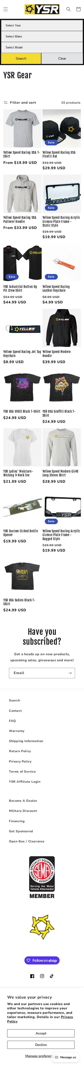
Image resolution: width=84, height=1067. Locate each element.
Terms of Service (22, 771)
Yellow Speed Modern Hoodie (57, 353)
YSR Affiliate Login (24, 782)
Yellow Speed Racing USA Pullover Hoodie (20, 219)
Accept (41, 1033)
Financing (17, 821)
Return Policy (20, 751)
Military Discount (23, 811)
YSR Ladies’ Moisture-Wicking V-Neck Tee (18, 473)
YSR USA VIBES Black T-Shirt (22, 411)
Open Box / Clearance (27, 841)
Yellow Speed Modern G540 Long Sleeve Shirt (61, 473)
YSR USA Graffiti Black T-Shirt (59, 413)
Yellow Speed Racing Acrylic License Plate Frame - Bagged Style (61, 535)
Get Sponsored (21, 831)
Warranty (16, 731)
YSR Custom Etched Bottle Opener (20, 533)
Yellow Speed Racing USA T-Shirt (21, 154)
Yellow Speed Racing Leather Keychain (56, 288)
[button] (6, 9)
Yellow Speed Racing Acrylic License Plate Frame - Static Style (61, 221)
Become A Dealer (23, 801)
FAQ (12, 721)
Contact (15, 711)
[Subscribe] (70, 673)
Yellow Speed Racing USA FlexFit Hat (59, 154)
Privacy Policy (20, 761)
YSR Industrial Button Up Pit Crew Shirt (20, 288)
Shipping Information (26, 741)
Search (14, 700)
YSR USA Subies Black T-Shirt (19, 602)
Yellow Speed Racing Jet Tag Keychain (22, 353)
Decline (41, 1045)
